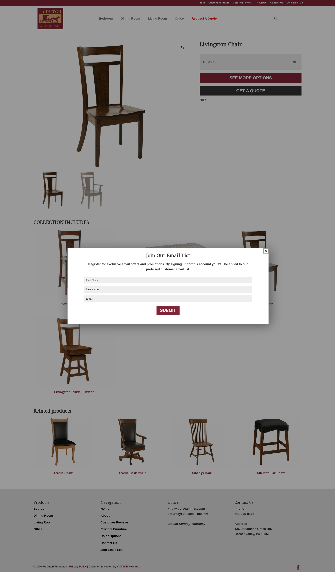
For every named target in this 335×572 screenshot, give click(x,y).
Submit (168, 310)
